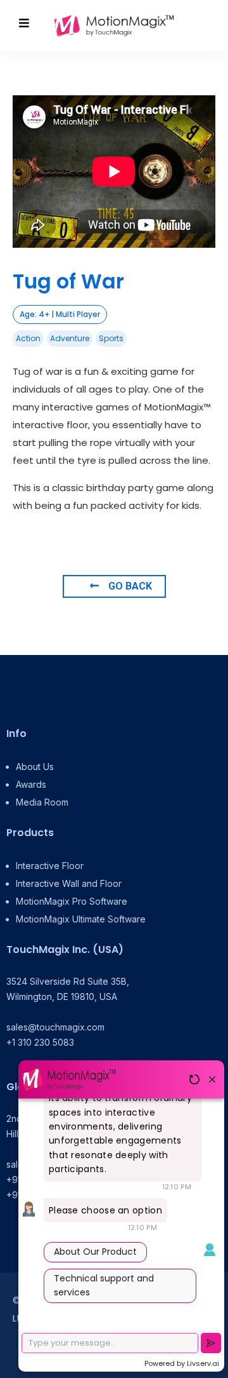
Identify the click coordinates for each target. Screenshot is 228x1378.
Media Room (42, 802)
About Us (35, 766)
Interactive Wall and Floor (69, 883)
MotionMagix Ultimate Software (81, 919)
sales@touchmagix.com (55, 1027)
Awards (31, 784)
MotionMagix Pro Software (71, 901)
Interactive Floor (50, 865)
